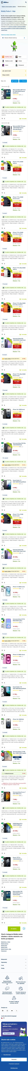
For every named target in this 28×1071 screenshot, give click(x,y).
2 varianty (4, 424)
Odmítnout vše (14, 1068)
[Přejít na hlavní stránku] (5, 2)
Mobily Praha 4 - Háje (6, 949)
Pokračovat (3, 951)
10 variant (4, 284)
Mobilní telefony (22, 6)
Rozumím (14, 1059)
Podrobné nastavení (14, 1064)
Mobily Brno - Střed (5, 942)
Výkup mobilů (5, 75)
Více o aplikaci (7, 1033)
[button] (14, 959)
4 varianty (4, 495)
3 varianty (4, 142)
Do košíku (24, 118)
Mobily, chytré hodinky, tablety (9, 6)
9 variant (4, 177)
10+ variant (5, 458)
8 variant (4, 354)
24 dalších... (14, 929)
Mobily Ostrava (4, 943)
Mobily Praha (4, 947)
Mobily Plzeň (4, 945)
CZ (4, 1017)
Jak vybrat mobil (6, 71)
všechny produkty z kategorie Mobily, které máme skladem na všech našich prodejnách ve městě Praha (13, 28)
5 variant (4, 667)
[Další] (24, 928)
